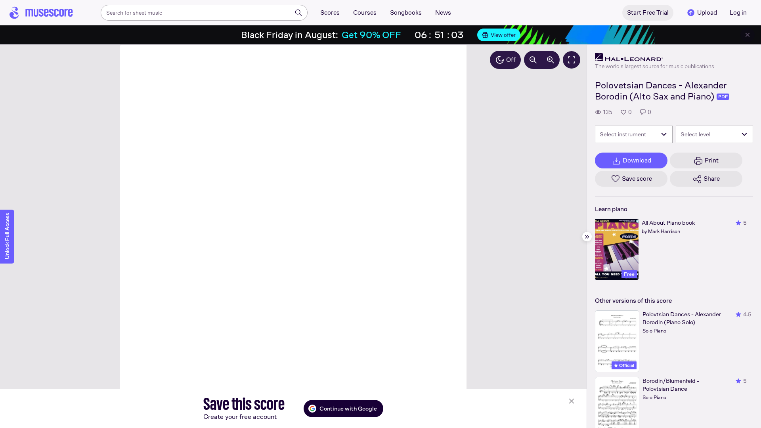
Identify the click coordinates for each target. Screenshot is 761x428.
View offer (503, 35)
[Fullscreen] (571, 60)
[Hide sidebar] (587, 236)
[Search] (298, 12)
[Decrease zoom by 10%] (533, 60)
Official (626, 365)
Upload (707, 12)
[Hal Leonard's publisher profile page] (654, 57)
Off (511, 59)
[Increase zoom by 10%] (550, 60)
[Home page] (41, 12)
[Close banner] (747, 35)
